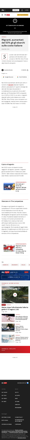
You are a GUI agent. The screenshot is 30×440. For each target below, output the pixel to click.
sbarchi (5, 264)
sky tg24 (4, 395)
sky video (4, 398)
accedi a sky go (22, 383)
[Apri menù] (2, 15)
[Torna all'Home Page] (7, 15)
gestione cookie (6, 417)
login (26, 10)
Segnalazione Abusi (22, 437)
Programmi (18, 407)
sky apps (17, 395)
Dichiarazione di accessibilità (19, 420)
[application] (7, 70)
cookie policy (19, 417)
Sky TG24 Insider (23, 14)
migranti (10, 85)
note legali (5, 420)
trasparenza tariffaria (13, 432)
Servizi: (16, 389)
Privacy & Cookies (11, 431)
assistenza (21, 432)
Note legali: (4, 414)
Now (16, 398)
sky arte (4, 401)
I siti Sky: (4, 389)
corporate (18, 424)
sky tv (16, 392)
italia (23, 264)
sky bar (17, 401)
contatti (26, 432)
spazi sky (17, 404)
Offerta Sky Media (7, 424)
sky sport (4, 392)
